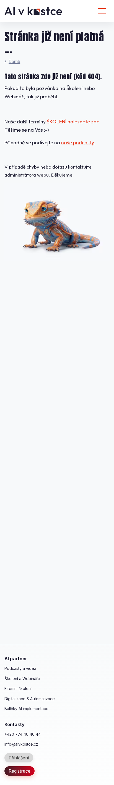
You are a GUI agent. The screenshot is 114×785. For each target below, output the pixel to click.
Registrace (19, 771)
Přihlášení (19, 757)
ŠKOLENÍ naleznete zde (73, 121)
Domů (14, 61)
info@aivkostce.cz (21, 744)
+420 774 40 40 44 (22, 734)
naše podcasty (77, 142)
